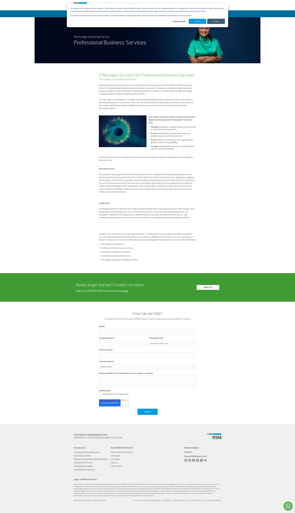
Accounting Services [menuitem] (82, 455)
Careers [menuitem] (114, 462)
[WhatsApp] (288, 506)
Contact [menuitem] (188, 452)
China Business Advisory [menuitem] (84, 469)
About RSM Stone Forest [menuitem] (121, 452)
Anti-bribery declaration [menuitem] (212, 500)
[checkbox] (147, 394)
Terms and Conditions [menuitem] (194, 500)
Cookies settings (179, 21)
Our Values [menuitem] (115, 459)
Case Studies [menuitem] (116, 466)
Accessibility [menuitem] (166, 500)
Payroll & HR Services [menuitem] (83, 462)
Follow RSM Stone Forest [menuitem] (195, 456)
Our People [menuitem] (115, 455)
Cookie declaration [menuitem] (179, 500)
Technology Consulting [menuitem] (83, 466)
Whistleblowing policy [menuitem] (152, 500)
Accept (197, 21)
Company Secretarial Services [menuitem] (87, 452)
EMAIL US (208, 287)
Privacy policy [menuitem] (138, 500)
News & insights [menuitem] (191, 447)
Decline (216, 21)
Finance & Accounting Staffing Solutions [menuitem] (91, 459)
